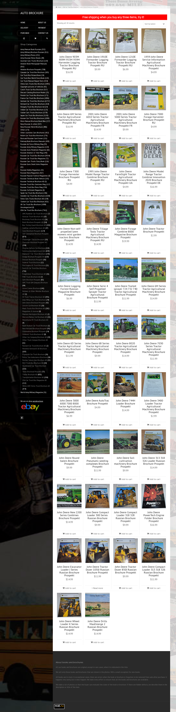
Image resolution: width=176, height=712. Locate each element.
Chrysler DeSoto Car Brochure (33, 248)
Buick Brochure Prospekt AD (32, 222)
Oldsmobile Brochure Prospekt (34, 331)
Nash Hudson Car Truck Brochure (34, 326)
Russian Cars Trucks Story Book (32, 161)
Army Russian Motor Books (30, 58)
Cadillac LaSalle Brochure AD (33, 228)
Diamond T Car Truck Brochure (33, 254)
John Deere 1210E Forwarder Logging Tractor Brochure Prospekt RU (125, 61)
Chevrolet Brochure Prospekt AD (34, 242)
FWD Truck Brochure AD (31, 277)
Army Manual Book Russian (30, 49)
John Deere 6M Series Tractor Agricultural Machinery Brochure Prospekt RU (69, 118)
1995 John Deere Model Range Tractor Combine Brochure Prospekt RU (97, 176)
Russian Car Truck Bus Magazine (32, 158)
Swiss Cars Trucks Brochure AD (32, 199)
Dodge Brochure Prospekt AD (33, 257)
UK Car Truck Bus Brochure (30, 204)
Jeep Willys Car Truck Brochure (34, 300)
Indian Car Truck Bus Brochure (31, 110)
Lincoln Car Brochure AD (31, 305)
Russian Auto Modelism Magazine (33, 150)
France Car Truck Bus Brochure (32, 98)
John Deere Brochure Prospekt (33, 303)
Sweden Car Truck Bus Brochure (32, 196)
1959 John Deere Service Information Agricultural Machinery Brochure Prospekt (153, 62)
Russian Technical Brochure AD (32, 181)
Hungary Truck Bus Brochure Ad (32, 107)
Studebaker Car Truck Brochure (34, 366)
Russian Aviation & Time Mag (31, 153)
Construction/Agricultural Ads (33, 251)
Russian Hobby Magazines (30, 170)
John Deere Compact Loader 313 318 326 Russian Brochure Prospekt (153, 571)
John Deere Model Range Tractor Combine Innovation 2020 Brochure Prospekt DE (153, 177)
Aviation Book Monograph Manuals (33, 64)
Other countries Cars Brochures (32, 133)
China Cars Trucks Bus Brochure (32, 84)
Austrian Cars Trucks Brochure (32, 61)
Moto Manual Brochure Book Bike (33, 121)
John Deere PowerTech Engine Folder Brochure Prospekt (153, 517)
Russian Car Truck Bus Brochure (32, 155)
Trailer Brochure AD (29, 374)
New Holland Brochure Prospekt (34, 328)
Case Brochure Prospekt (31, 231)
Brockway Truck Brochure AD (33, 219)
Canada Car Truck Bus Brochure (32, 72)
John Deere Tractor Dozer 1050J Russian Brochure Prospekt (97, 569)
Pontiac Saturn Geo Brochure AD (34, 360)
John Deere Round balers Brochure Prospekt (69, 460)
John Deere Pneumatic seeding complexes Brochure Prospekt (97, 462)
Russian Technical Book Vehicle (32, 178)
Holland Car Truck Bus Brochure (32, 104)
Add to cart (70, 81)
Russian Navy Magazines (29, 173)
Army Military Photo (27, 55)
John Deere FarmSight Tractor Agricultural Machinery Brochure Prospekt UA (125, 177)
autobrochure (38, 401)
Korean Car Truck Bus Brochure (32, 118)
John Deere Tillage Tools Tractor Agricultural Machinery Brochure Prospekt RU (97, 234)
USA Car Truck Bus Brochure (31, 210)
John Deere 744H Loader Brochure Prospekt (125, 403)
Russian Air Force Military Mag (31, 144)
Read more (98, 588)
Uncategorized (26, 207)
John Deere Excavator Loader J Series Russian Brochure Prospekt (69, 571)
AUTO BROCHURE (31, 13)
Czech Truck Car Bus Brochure (31, 89)
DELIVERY (24, 28)
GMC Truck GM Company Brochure (35, 282)
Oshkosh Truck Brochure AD (33, 334)
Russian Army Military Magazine (32, 147)
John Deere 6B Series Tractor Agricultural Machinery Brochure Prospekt (97, 348)
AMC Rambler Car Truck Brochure (35, 214)
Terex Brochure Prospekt (31, 371)
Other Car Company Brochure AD (34, 337)
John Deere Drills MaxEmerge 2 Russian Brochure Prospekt (97, 625)
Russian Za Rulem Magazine (31, 190)
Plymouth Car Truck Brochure (33, 354)
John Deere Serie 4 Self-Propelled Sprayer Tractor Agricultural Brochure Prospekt (97, 291)
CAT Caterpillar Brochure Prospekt (35, 234)
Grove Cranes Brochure (31, 288)
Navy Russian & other (28, 124)
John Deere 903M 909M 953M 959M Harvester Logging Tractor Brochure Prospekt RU (69, 62)
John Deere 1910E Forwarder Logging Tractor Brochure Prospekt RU (97, 61)
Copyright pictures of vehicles (31, 87)
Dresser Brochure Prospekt (32, 259)
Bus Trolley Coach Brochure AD (34, 225)
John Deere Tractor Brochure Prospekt (153, 230)
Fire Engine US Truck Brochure (33, 265)
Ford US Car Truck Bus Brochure (34, 268)
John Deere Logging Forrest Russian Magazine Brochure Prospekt (69, 290)
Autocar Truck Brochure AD (32, 216)
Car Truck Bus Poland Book (30, 75)
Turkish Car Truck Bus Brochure (32, 201)
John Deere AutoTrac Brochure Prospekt (97, 402)
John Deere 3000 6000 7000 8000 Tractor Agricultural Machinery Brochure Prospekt (69, 406)
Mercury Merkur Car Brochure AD (34, 317)
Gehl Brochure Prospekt (31, 280)
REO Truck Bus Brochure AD (32, 363)
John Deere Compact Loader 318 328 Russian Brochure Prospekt (125, 517)
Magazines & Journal (30, 311)
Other (22, 130)
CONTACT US (43, 33)
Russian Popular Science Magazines (34, 176)
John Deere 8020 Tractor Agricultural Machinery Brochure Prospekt (125, 348)
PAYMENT (42, 28)
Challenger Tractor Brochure (33, 239)
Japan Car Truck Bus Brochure (31, 115)
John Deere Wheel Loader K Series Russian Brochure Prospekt (69, 625)
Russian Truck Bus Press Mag (31, 187)
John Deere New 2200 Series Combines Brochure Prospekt (69, 515)
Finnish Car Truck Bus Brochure (32, 95)
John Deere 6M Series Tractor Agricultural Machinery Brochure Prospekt (154, 290)
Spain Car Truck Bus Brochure (31, 193)
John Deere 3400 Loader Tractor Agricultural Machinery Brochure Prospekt (153, 406)
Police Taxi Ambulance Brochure (34, 357)
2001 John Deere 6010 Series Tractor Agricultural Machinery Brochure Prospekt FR (97, 119)
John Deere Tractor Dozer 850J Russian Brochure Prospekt (125, 569)
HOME (22, 22)
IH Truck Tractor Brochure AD (33, 297)
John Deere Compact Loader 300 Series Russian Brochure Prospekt (97, 517)
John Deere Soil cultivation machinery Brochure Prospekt (125, 462)
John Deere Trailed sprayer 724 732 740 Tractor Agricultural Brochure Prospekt (125, 290)
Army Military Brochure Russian (32, 52)
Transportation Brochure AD (33, 377)
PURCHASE (24, 33)
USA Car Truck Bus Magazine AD (34, 380)
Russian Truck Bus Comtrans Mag (33, 184)
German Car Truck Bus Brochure (32, 101)
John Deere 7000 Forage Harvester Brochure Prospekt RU (153, 118)
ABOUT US (42, 22)
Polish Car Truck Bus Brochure (31, 135)
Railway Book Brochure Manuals (32, 141)
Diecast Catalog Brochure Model (32, 92)
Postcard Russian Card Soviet (31, 138)
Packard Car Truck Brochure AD (34, 346)
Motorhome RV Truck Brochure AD (35, 320)
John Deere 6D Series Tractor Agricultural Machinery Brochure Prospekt (69, 348)
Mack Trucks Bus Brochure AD (33, 308)
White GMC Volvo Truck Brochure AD (36, 386)
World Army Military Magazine (31, 392)
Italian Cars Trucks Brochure (31, 112)
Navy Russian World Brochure (31, 127)
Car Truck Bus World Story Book (32, 78)
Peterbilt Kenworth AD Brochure (34, 349)
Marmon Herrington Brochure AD (34, 314)
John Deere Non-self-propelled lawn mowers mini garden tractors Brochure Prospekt (69, 234)
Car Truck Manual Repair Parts (32, 81)
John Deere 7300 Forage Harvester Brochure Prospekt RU (69, 176)
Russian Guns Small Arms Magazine (34, 164)
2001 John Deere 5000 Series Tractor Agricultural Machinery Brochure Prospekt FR (125, 119)
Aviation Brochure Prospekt (30, 69)
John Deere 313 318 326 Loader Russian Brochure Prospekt (153, 460)
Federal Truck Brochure (31, 262)
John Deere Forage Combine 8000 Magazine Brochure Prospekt (125, 233)
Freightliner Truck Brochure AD (34, 274)
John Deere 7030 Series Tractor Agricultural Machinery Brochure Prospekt (153, 349)
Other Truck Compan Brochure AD (35, 340)
